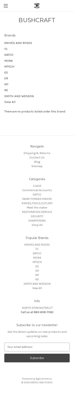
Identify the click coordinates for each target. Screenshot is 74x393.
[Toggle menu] (5, 5)
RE (6, 90)
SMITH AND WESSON (19, 96)
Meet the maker (37, 207)
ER (6, 78)
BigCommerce (44, 378)
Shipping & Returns (37, 153)
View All (10, 102)
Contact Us (37, 157)
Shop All (37, 225)
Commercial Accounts (37, 190)
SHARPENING (37, 220)
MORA (8, 61)
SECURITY (37, 216)
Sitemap (37, 166)
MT (6, 84)
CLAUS (37, 186)
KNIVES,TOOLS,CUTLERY (37, 203)
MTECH (9, 66)
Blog (37, 162)
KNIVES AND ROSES (18, 43)
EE (6, 72)
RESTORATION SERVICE (37, 212)
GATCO (8, 55)
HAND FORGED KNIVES (37, 199)
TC (6, 49)
